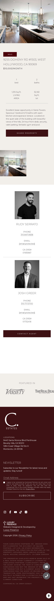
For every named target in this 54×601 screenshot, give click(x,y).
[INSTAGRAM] (5, 512)
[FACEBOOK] (10, 512)
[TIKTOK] (20, 512)
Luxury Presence (11, 530)
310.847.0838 (27, 235)
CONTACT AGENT (27, 334)
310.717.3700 (27, 303)
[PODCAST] (26, 512)
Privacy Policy (30, 489)
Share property (27, 133)
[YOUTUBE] (15, 512)
